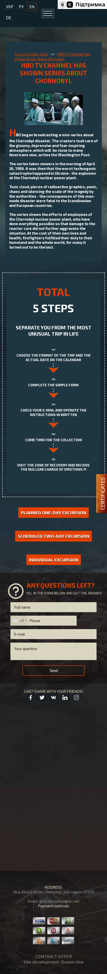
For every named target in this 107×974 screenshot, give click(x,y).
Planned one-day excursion (53, 512)
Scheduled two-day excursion (53, 536)
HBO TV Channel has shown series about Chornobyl (52, 56)
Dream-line (72, 962)
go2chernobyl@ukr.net (59, 901)
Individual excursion (53, 559)
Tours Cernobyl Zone (31, 54)
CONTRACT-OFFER (53, 956)
